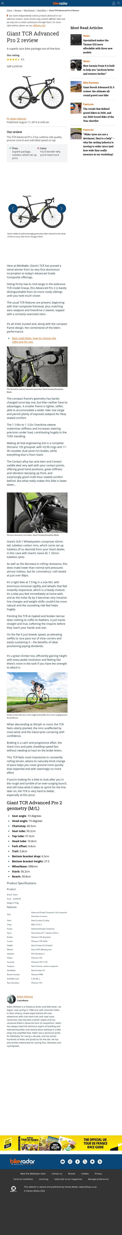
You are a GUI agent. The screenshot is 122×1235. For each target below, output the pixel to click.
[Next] (61, 208)
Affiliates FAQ (39, 25)
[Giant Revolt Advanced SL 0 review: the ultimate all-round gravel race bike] (76, 86)
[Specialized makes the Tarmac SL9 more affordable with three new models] (76, 39)
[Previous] (13, 208)
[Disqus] (53, 1094)
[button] (37, 215)
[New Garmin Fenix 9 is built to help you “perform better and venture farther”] (76, 65)
